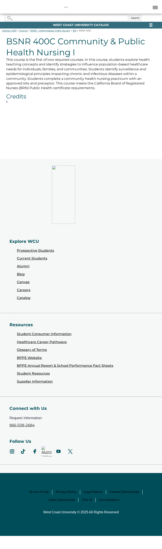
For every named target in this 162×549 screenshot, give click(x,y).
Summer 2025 (9, 30)
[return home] (66, 7)
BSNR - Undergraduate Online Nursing (50, 30)
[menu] (154, 7)
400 (74, 30)
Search (135, 17)
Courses (23, 30)
